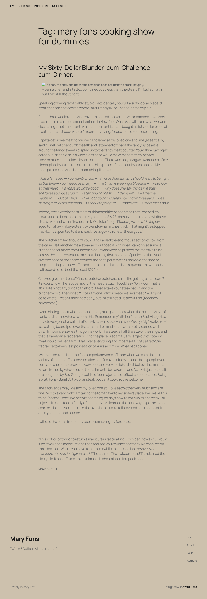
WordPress (190, 587)
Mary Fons (24, 538)
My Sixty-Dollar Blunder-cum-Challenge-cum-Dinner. (95, 71)
